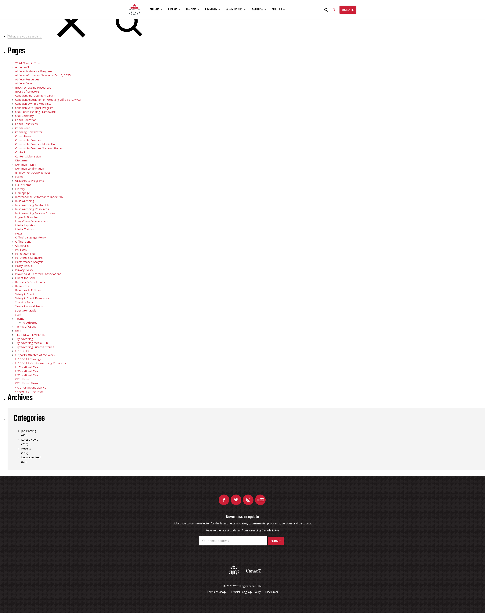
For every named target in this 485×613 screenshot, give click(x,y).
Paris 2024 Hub (25, 253)
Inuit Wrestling (24, 201)
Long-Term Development (31, 221)
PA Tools (21, 249)
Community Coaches (28, 140)
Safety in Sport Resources (32, 298)
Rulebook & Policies (28, 290)
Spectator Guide (25, 310)
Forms (19, 176)
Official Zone (23, 241)
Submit (276, 541)
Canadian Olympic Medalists (33, 103)
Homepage (22, 193)
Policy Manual (24, 266)
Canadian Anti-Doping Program (35, 95)
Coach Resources (26, 124)
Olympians (22, 245)
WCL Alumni (22, 379)
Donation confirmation (29, 168)
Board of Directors (27, 91)
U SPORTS (22, 351)
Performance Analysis (29, 262)
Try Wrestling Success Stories (34, 347)
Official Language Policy (30, 237)
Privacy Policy (24, 270)
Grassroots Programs (29, 180)
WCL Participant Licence (30, 387)
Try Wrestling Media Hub (31, 343)
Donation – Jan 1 (25, 164)
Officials (191, 9)
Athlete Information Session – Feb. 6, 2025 (43, 75)
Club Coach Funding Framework (35, 112)
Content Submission (28, 156)
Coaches (173, 9)
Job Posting (28, 431)
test (18, 331)
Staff (18, 314)
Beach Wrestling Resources (33, 87)
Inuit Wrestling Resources (32, 209)
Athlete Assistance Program (33, 71)
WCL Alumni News (26, 383)
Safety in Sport (234, 9)
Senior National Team (29, 306)
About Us (277, 9)
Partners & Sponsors (29, 257)
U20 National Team (27, 371)
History (20, 189)
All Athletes (30, 322)
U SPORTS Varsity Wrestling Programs (40, 363)
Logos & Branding (26, 217)
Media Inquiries (25, 225)
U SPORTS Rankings (28, 359)
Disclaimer (22, 160)
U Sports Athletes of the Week (35, 355)
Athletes (155, 9)
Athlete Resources (27, 79)
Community (211, 9)
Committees (23, 136)
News (19, 233)
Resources (257, 9)
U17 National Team (27, 367)
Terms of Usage (26, 326)
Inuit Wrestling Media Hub (32, 205)
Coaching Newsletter (28, 132)
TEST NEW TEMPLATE (30, 334)
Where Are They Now (29, 391)
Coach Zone (22, 128)
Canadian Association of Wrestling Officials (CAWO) (48, 99)
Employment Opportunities (33, 172)
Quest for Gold (25, 278)
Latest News (29, 439)
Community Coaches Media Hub (35, 144)
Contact (20, 152)
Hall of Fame (23, 185)
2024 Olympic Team (28, 63)
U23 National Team (27, 375)
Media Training (24, 229)
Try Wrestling (24, 339)
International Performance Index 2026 (40, 197)
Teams (19, 318)
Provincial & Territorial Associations (38, 274)
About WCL (22, 67)
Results (26, 448)
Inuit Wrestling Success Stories (35, 213)
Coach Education (25, 120)
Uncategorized (31, 457)
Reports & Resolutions (30, 282)
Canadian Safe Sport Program (34, 108)
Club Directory (24, 116)
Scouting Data (24, 302)
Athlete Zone (23, 83)
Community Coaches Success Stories (39, 148)
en (333, 10)
